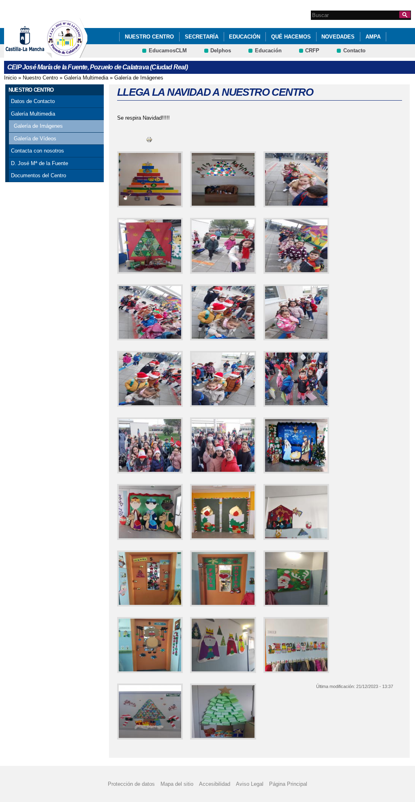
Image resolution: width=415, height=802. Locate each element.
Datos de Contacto (33, 101)
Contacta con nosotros (37, 151)
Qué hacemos (291, 37)
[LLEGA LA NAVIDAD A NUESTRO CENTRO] (148, 179)
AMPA (373, 37)
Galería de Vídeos (35, 138)
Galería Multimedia (86, 78)
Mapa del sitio (176, 784)
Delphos (220, 50)
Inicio (10, 78)
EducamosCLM (168, 50)
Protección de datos (131, 784)
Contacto (354, 50)
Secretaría (201, 37)
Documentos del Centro (38, 175)
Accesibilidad (214, 784)
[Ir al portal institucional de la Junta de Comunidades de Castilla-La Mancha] (35, 54)
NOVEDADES (338, 37)
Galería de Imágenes (138, 78)
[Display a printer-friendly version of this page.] (149, 139)
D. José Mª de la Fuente (39, 163)
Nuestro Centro (149, 37)
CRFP (312, 50)
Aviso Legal (249, 784)
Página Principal (288, 784)
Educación (244, 37)
